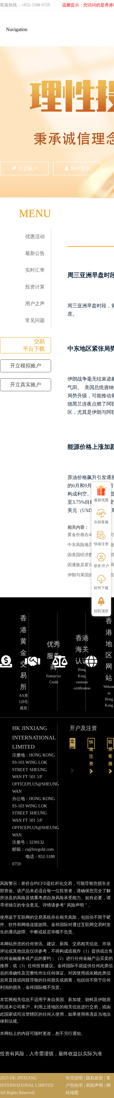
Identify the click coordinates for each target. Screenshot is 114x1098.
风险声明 (75, 905)
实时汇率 (35, 270)
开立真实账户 (25, 385)
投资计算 (35, 286)
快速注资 (91, 744)
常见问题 (35, 320)
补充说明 (74, 1078)
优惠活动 (35, 236)
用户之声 (35, 303)
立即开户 (72, 744)
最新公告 (35, 253)
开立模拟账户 (25, 366)
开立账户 (28, 168)
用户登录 (80, 168)
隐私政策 (94, 1078)
